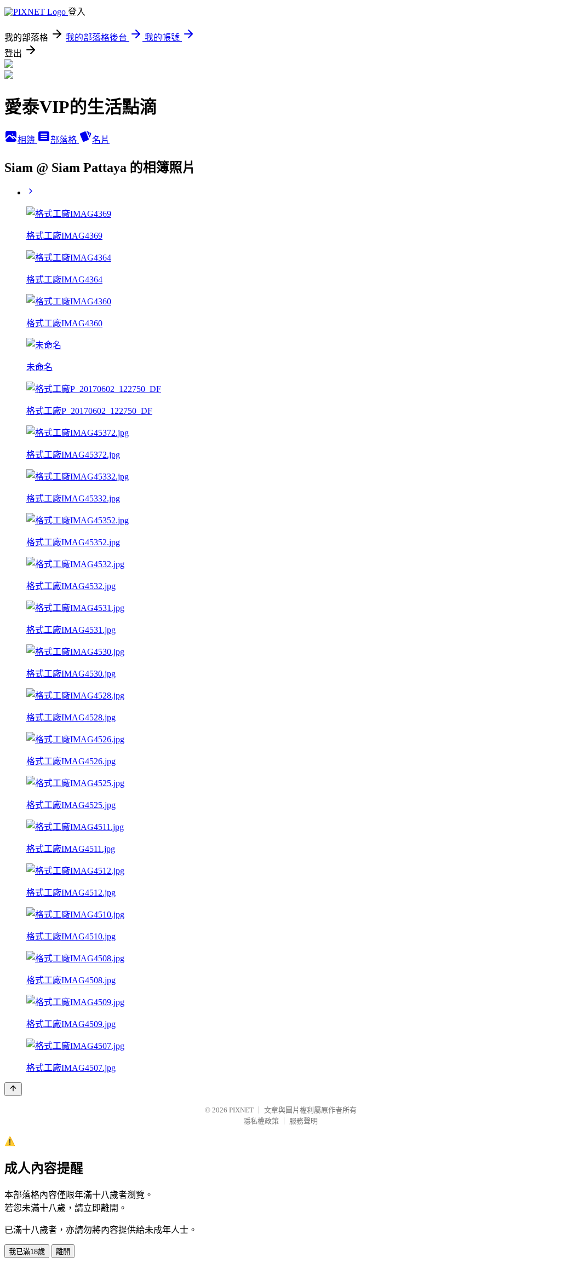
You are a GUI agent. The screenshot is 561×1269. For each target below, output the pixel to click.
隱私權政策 (261, 1121)
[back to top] (13, 1089)
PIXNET (241, 1110)
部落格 (64, 140)
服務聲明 (303, 1121)
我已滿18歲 (27, 1252)
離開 (63, 1252)
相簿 (27, 140)
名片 (101, 140)
